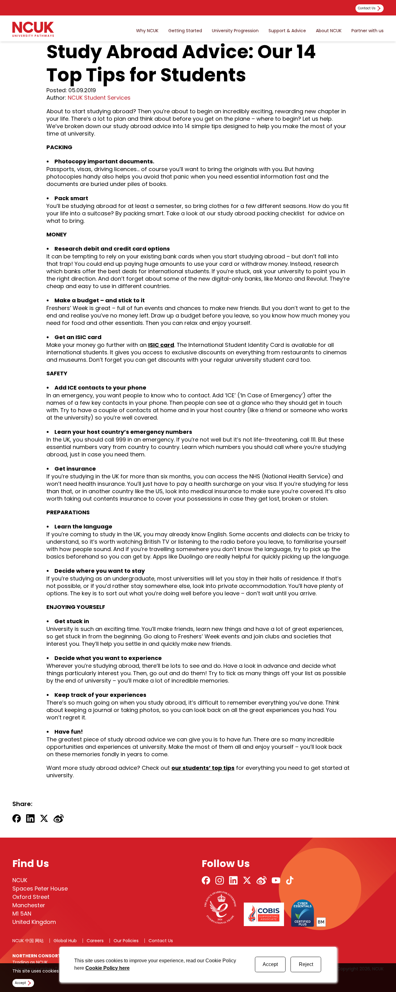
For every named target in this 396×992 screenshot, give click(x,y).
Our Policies (126, 941)
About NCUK (329, 31)
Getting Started (185, 31)
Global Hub (65, 941)
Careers (95, 941)
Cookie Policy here (107, 968)
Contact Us (160, 941)
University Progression (235, 31)
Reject (306, 964)
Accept (270, 964)
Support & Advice (287, 31)
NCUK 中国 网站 (28, 941)
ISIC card (161, 345)
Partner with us (367, 31)
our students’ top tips (203, 768)
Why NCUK (147, 31)
